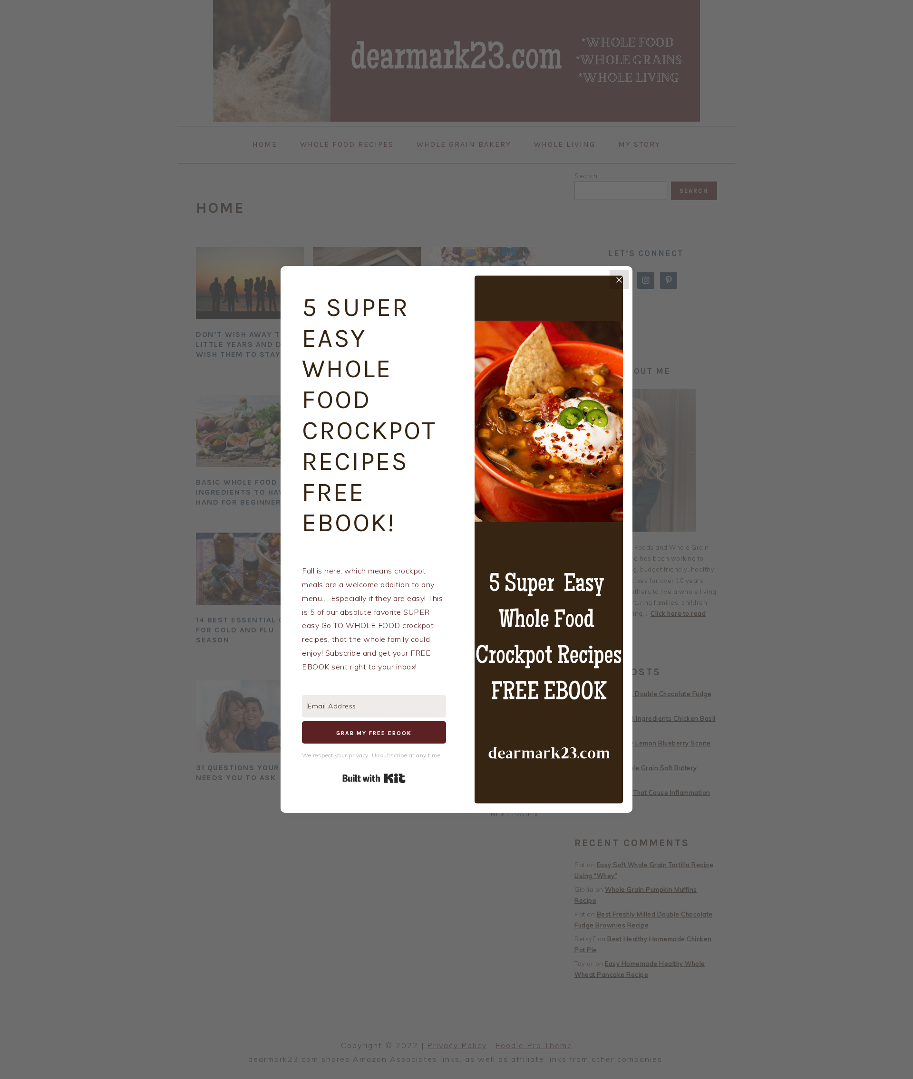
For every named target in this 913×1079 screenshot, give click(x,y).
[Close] (619, 279)
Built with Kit (374, 778)
